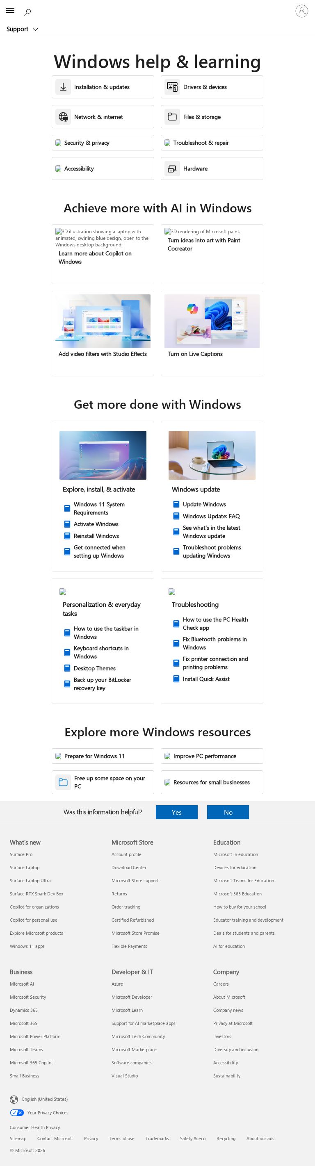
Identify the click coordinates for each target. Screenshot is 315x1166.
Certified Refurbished (133, 920)
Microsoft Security (28, 997)
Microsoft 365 (23, 1023)
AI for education (229, 946)
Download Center (129, 867)
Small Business (24, 1076)
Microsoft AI (22, 984)
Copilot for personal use (33, 920)
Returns (119, 893)
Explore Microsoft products (36, 933)
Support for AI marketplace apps (144, 1023)
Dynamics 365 (24, 1010)
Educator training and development (248, 920)
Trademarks (157, 1138)
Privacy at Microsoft (233, 1023)
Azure (117, 984)
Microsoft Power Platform (35, 1036)
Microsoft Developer (132, 997)
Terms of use (122, 1138)
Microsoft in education (235, 854)
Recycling (226, 1138)
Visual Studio (125, 1076)
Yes (177, 812)
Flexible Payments (129, 946)
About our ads (260, 1138)
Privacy (91, 1138)
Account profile (127, 854)
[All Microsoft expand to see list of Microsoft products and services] (10, 11)
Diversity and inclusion (235, 1049)
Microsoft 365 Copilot (31, 1062)
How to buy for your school (239, 907)
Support (18, 29)
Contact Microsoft (55, 1138)
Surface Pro (21, 854)
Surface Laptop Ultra (30, 880)
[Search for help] (29, 10)
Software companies (132, 1062)
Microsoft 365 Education (237, 893)
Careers (221, 984)
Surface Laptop (24, 867)
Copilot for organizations (34, 907)
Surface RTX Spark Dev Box (36, 893)
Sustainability (226, 1076)
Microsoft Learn (127, 1010)
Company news (228, 1010)
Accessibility (225, 1062)
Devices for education (234, 867)
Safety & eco (192, 1138)
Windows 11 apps (27, 946)
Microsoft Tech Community (138, 1036)
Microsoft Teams (26, 1049)
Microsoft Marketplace (134, 1049)
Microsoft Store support (135, 880)
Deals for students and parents (244, 933)
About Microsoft (229, 997)
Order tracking (126, 907)
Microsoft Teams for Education (243, 880)
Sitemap (18, 1138)
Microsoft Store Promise (136, 933)
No (228, 812)
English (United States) (45, 1099)
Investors (222, 1036)
